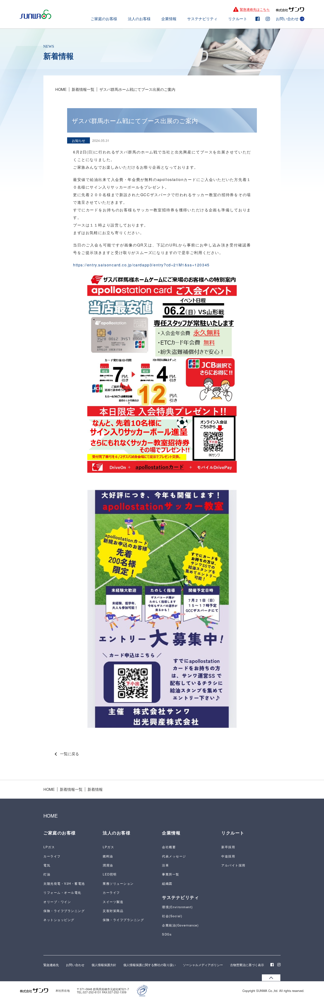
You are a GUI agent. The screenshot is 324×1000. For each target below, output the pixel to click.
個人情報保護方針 (104, 965)
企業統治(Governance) (180, 925)
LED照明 (110, 874)
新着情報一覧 (83, 89)
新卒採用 (228, 847)
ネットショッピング (58, 919)
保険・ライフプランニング (64, 910)
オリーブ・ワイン (57, 901)
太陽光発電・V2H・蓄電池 (64, 883)
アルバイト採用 (233, 865)
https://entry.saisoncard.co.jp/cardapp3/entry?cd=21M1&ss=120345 (141, 265)
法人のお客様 (139, 19)
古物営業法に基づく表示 (247, 965)
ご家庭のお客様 (104, 19)
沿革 (165, 865)
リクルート (237, 19)
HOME (61, 89)
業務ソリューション (118, 883)
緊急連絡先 (51, 965)
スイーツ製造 (113, 901)
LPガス (49, 847)
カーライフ (52, 856)
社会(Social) (172, 916)
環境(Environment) (177, 907)
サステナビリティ (202, 19)
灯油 (46, 874)
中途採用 (228, 856)
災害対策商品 (113, 910)
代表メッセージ (174, 856)
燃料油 (108, 856)
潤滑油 (108, 865)
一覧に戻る (69, 754)
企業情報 (168, 19)
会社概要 (169, 847)
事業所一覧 (170, 874)
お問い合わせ (287, 19)
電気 (46, 865)
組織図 (167, 883)
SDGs (167, 934)
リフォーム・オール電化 (62, 892)
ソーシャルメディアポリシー (203, 965)
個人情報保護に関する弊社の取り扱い (149, 965)
